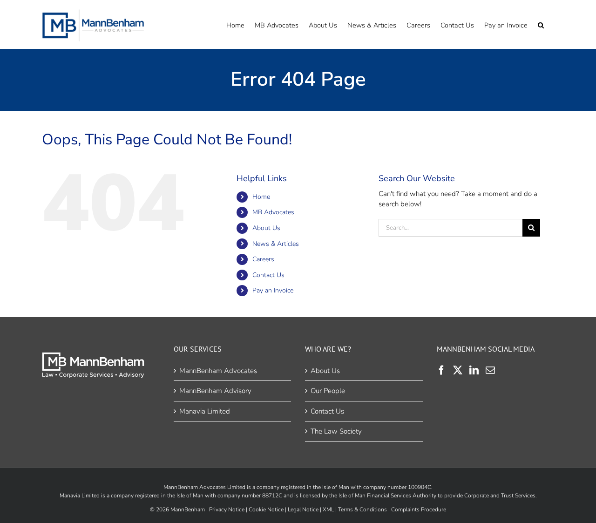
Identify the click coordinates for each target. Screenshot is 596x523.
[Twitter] (457, 370)
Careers (263, 259)
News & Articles (275, 243)
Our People (328, 390)
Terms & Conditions (362, 509)
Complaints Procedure (418, 509)
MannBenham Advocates (218, 370)
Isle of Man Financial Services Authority (387, 495)
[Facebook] (441, 370)
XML (328, 509)
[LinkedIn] (474, 370)
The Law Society (336, 431)
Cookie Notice (266, 509)
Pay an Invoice (272, 290)
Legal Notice (303, 509)
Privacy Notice (226, 509)
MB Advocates (273, 212)
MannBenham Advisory (215, 390)
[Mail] (490, 370)
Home (261, 196)
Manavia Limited (204, 411)
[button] (541, 24)
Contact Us (268, 275)
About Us (266, 228)
